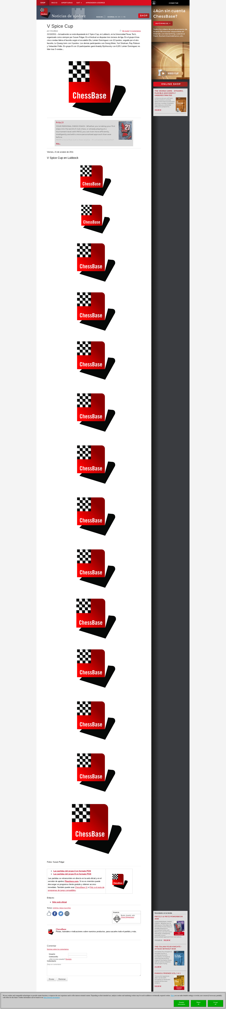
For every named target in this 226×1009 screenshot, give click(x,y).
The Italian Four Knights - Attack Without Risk (168, 947)
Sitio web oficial (59, 902)
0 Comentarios (135, 31)
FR (124, 17)
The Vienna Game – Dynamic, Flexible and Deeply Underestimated (169, 93)
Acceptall (215, 1003)
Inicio (54, 3)
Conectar (173, 3)
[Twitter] (61, 913)
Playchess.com (71, 881)
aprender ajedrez (95, 3)
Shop (42, 3)
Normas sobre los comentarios (58, 949)
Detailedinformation (181, 1003)
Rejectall (198, 1003)
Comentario (51, 961)
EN (119, 17)
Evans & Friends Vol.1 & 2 (168, 973)
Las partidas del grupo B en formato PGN (72, 874)
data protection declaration (52, 997)
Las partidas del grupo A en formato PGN (72, 871)
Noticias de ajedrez (69, 16)
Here (172, 995)
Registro (69, 959)
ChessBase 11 (81, 887)
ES (122, 17)
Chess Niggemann (127, 917)
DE (116, 17)
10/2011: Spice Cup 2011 (62, 908)
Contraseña (53, 957)
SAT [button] (79, 3)
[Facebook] (55, 913)
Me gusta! (125, 31)
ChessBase (61, 929)
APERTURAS (67, 3)
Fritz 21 (60, 122)
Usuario (52, 954)
